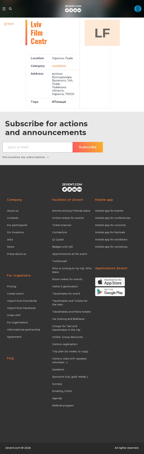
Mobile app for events (109, 210)
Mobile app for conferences (112, 218)
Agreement (14, 336)
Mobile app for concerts (110, 225)
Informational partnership (23, 329)
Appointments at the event (69, 254)
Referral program (63, 405)
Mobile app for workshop (111, 246)
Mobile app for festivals (110, 232)
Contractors (59, 232)
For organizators (17, 322)
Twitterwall (59, 261)
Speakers (58, 369)
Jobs (10, 239)
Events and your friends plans (71, 210)
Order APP (14, 315)
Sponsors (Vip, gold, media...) (70, 376)
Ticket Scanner (61, 225)
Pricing (11, 286)
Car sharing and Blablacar (68, 319)
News (10, 246)
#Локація (59, 101)
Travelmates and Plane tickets (71, 311)
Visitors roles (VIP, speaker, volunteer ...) (69, 360)
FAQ (10, 358)
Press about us (16, 254)
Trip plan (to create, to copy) (70, 351)
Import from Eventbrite (22, 300)
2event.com (13, 447)
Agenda (57, 398)
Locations (59, 66)
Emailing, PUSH (62, 391)
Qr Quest (58, 239)
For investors (15, 232)
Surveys (57, 384)
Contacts (12, 218)
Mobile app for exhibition (111, 239)
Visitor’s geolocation (65, 286)
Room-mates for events (67, 279)
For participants (17, 225)
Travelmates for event (66, 293)
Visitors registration (64, 344)
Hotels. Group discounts (67, 337)
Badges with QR (62, 246)
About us (12, 210)
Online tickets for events (68, 218)
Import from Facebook (21, 308)
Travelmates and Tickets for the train (70, 302)
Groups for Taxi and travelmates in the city (66, 328)
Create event (15, 293)
